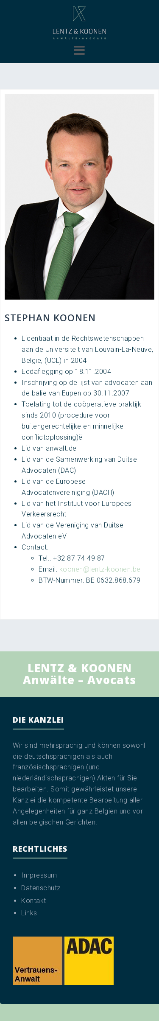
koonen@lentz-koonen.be (100, 569)
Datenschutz (41, 888)
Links (29, 913)
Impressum (39, 875)
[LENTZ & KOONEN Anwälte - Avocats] (79, 23)
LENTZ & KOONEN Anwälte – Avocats (79, 674)
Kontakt (33, 901)
